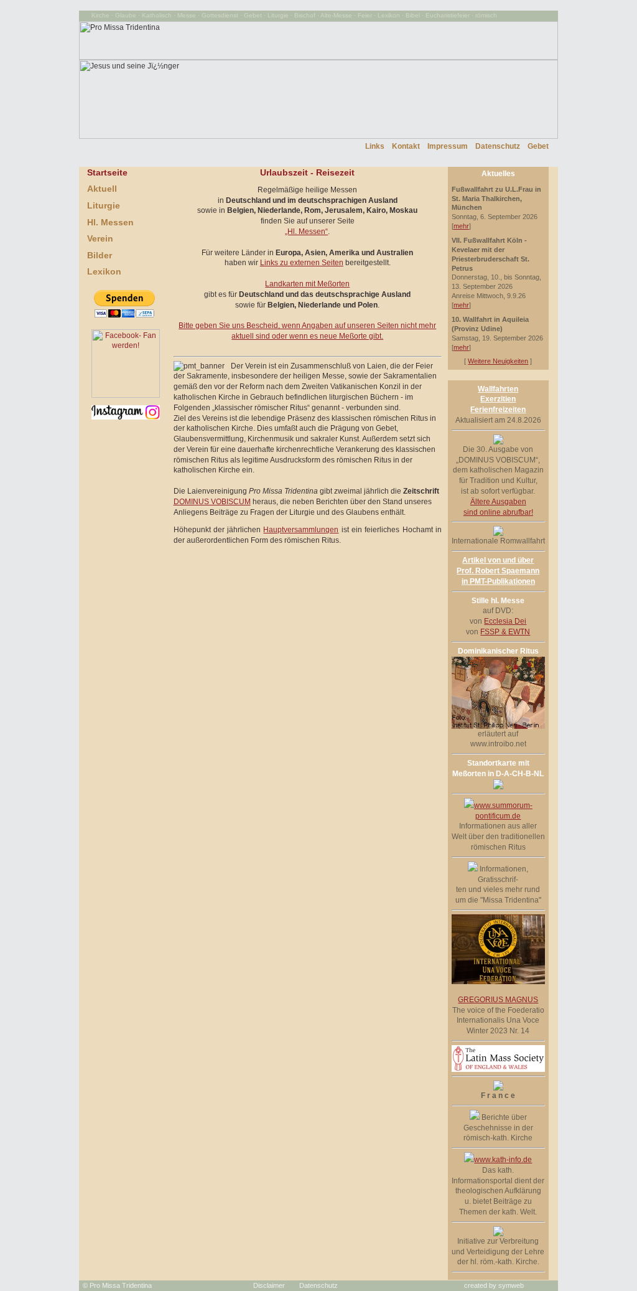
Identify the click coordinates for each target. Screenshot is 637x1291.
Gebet (538, 146)
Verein (100, 238)
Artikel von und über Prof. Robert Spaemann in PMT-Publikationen (498, 571)
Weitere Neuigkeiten (498, 361)
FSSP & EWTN (505, 631)
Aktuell (102, 189)
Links (374, 146)
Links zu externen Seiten (301, 262)
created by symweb (494, 1285)
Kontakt (406, 146)
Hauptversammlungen (300, 529)
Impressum (447, 146)
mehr (461, 226)
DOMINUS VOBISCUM (212, 501)
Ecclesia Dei (505, 621)
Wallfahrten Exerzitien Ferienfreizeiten (498, 400)
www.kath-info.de (503, 1159)
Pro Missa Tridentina (121, 1285)
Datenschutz (497, 146)
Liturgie (103, 205)
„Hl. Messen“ (306, 231)
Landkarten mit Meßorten (307, 283)
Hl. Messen (110, 222)
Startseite (107, 172)
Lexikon (104, 271)
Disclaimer (269, 1285)
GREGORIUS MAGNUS (498, 999)
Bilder (99, 255)
